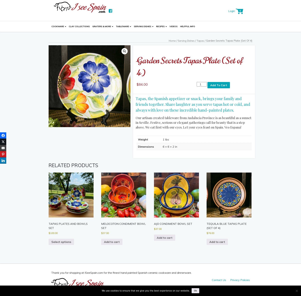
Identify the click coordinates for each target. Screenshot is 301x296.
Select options (61, 242)
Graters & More (101, 26)
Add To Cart (218, 85)
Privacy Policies (240, 280)
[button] (124, 51)
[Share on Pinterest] (3, 154)
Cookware (57, 26)
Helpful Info (187, 26)
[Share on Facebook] (3, 135)
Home (172, 40)
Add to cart (112, 242)
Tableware (122, 26)
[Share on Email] (3, 148)
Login (231, 11)
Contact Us (219, 280)
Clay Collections (79, 26)
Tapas (200, 40)
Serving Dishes (143, 26)
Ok (195, 290)
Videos (173, 26)
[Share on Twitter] (3, 142)
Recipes (160, 26)
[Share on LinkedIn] (3, 160)
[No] (296, 291)
